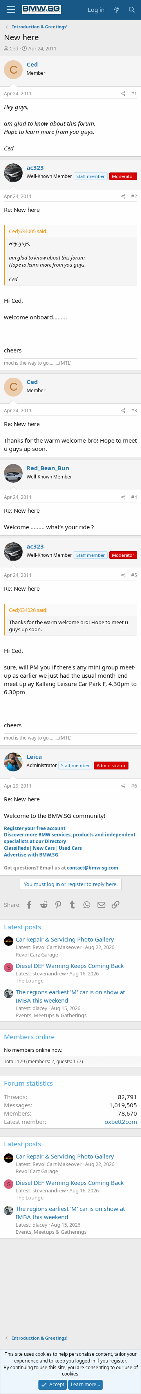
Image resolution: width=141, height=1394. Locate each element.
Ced (13, 48)
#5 (134, 575)
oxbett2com (121, 1121)
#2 (134, 196)
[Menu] (11, 10)
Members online (29, 1036)
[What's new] (116, 9)
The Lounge (29, 980)
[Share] (123, 93)
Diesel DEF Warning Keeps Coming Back (70, 965)
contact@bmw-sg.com (92, 867)
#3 (134, 410)
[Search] (131, 9)
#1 (134, 93)
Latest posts (22, 926)
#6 (134, 785)
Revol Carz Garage (37, 954)
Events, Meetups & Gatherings (51, 1015)
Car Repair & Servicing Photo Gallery (65, 939)
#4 (134, 497)
